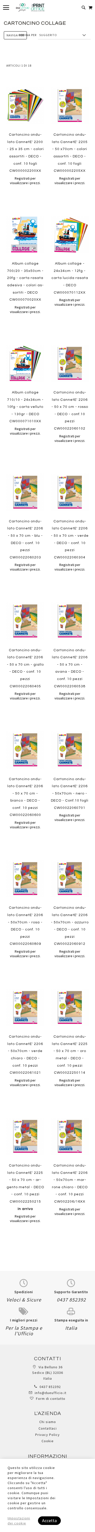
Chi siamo (47, 1422)
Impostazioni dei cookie (19, 1520)
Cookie (48, 1441)
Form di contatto (50, 1398)
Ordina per (27, 35)
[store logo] (30, 7)
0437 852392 (50, 1386)
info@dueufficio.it (50, 1393)
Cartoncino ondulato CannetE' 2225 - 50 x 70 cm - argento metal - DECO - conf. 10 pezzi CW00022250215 (25, 1187)
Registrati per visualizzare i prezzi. (25, 180)
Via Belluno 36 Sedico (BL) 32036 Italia (47, 1373)
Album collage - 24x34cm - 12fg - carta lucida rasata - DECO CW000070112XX (69, 278)
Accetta (49, 1520)
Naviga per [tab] (15, 35)
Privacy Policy (47, 1434)
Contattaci (48, 1428)
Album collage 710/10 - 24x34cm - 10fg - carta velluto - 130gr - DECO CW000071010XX (25, 407)
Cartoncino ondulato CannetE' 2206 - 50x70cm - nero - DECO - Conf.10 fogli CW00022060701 (69, 793)
